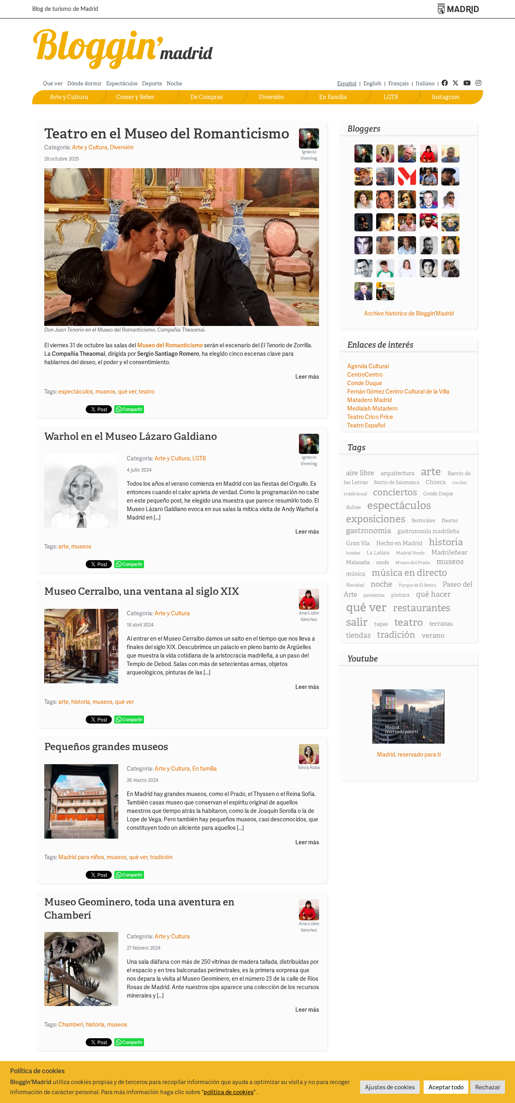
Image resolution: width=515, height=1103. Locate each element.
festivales (423, 520)
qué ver (127, 391)
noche (381, 584)
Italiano (425, 83)
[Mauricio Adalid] (407, 244)
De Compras (206, 97)
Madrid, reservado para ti (409, 754)
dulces (353, 507)
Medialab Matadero (372, 408)
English (372, 83)
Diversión (271, 97)
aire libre (360, 472)
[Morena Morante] (407, 198)
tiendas (358, 635)
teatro (146, 391)
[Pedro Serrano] (363, 267)
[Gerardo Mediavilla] (429, 175)
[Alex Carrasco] (385, 221)
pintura (400, 595)
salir (357, 622)
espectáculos (75, 391)
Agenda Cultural (368, 366)
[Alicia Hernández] (363, 198)
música (355, 574)
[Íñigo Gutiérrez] (429, 267)
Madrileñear (449, 552)
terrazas (441, 623)
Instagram (445, 97)
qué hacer (433, 594)
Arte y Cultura (69, 97)
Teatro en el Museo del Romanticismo (166, 133)
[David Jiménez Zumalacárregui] (385, 290)
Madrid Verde (410, 553)
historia (80, 701)
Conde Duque (364, 383)
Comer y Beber (135, 97)
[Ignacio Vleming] (363, 153)
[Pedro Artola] (385, 267)
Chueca (436, 482)
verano (433, 635)
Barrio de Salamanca (396, 482)
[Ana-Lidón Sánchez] (428, 153)
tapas (381, 623)
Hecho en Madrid (399, 543)
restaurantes (421, 607)
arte (63, 546)
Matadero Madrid (369, 400)
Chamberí (70, 1024)
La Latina (378, 552)
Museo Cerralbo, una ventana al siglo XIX (141, 591)
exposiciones (375, 519)
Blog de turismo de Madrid (65, 9)
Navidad (355, 585)
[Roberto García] (363, 290)
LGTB (390, 97)
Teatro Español (366, 425)
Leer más (307, 376)
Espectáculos (122, 83)
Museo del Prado (413, 562)
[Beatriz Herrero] (407, 267)
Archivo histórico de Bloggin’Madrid (409, 313)
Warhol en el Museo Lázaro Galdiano (130, 436)
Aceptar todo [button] (446, 1087)
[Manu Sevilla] (450, 153)
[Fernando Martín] (385, 198)
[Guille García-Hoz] (429, 244)
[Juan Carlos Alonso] (363, 244)
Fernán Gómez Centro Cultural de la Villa (398, 391)
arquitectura (397, 473)
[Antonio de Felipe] (429, 221)
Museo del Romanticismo (170, 345)
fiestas (450, 520)
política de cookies (228, 1092)
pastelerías (374, 595)
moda (382, 562)
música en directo (409, 573)
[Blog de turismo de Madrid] (123, 47)
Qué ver (53, 83)
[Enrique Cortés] (450, 198)
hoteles (353, 553)
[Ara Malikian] (363, 221)
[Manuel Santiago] (385, 175)
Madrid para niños (81, 857)
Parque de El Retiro (417, 585)
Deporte (152, 83)
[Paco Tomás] (385, 244)
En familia (204, 768)
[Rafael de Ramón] (450, 221)
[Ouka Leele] (450, 244)
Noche (174, 83)
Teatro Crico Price (370, 417)
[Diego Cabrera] (407, 221)
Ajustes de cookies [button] (390, 1087)
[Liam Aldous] (429, 198)
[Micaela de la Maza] (450, 267)
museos (105, 391)
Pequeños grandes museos (106, 746)
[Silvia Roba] (385, 153)
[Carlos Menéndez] (407, 153)
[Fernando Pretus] (450, 175)
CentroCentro (365, 374)
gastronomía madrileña (428, 531)
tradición (161, 857)
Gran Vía (358, 543)
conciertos (395, 492)
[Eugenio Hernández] (363, 175)
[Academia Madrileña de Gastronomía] (407, 175)
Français (398, 83)
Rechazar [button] (487, 1087)
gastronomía (368, 531)
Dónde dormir (84, 83)
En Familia (333, 97)
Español (346, 83)
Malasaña (358, 562)
